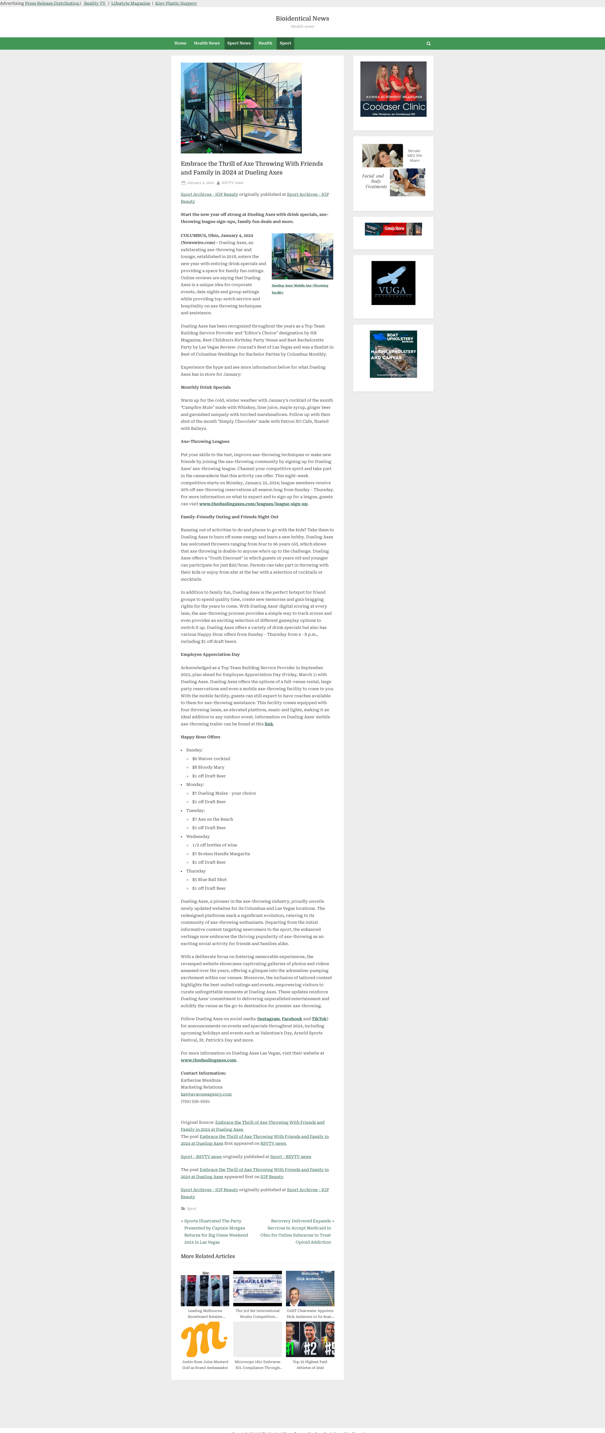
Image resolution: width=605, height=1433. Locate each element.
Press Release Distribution (52, 3)
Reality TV (94, 3)
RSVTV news (273, 1143)
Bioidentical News (302, 18)
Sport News (239, 43)
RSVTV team (232, 183)
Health (265, 43)
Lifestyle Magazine (130, 3)
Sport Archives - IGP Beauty (209, 194)
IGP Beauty (271, 1176)
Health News (207, 43)
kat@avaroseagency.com (206, 1094)
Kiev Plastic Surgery (176, 3)
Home (180, 43)
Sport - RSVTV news (201, 1156)
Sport (285, 43)
